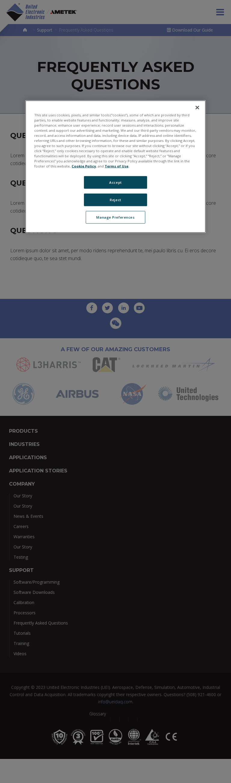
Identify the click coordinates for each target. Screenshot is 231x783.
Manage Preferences (115, 217)
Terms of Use (116, 166)
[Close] (197, 107)
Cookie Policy (84, 166)
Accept (115, 182)
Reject (115, 200)
